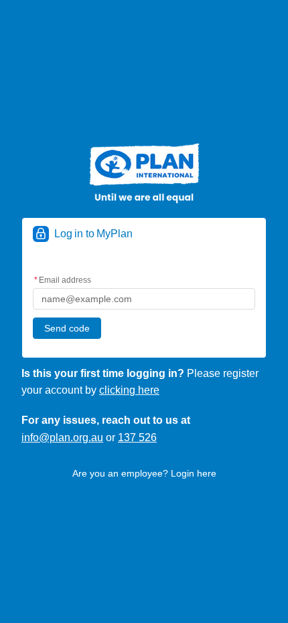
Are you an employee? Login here (144, 473)
